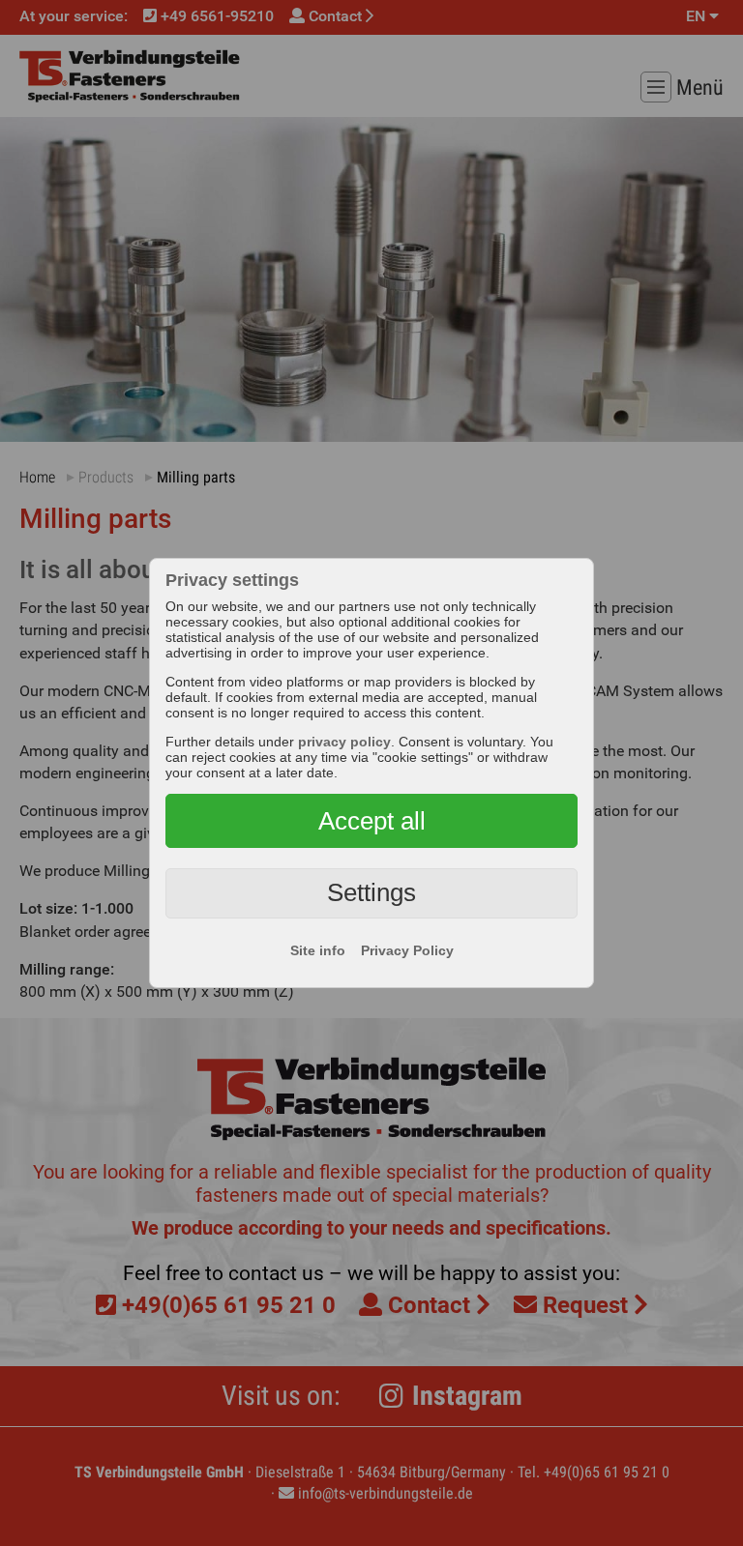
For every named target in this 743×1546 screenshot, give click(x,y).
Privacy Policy (407, 950)
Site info (317, 950)
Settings (371, 892)
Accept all (372, 820)
